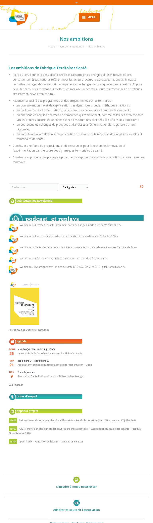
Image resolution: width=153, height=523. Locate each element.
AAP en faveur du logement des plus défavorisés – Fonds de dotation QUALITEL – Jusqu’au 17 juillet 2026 (77, 420)
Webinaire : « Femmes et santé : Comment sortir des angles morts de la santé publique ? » (70, 225)
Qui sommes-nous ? (72, 46)
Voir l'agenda (16, 385)
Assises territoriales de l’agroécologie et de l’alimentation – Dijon (55, 364)
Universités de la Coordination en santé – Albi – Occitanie (50, 353)
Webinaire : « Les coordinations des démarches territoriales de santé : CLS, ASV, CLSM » (69, 236)
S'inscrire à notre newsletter (76, 487)
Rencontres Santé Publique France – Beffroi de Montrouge (50, 376)
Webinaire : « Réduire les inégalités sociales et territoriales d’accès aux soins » (64, 258)
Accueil (52, 46)
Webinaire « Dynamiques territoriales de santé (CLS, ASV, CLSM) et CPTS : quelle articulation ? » (73, 267)
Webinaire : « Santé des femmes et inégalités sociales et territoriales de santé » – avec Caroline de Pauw (78, 247)
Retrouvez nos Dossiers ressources (29, 329)
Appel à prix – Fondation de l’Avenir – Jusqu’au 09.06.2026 (51, 441)
